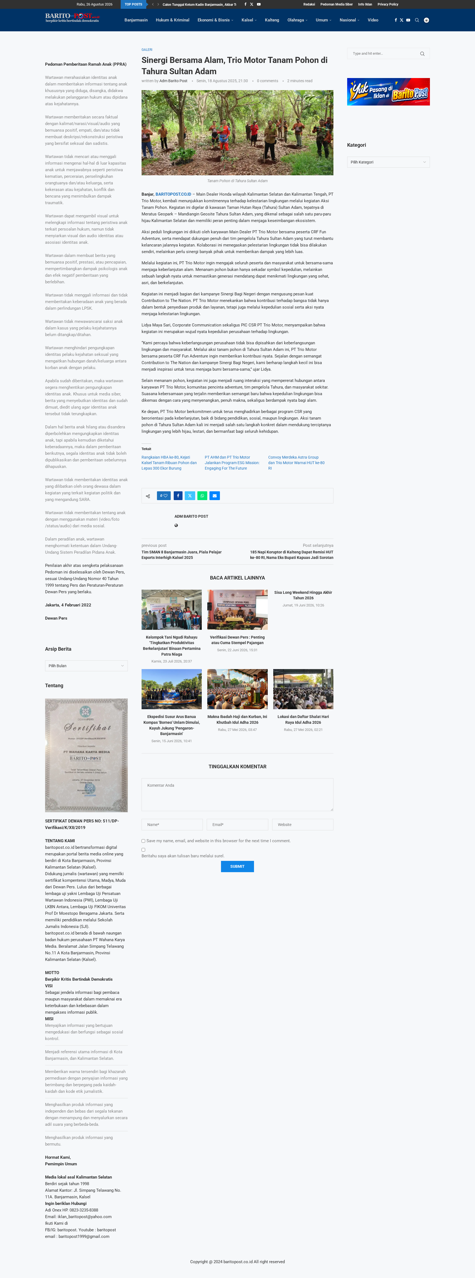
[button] (153, 4)
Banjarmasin (136, 20)
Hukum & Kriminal (172, 20)
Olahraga (296, 20)
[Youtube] (259, 4)
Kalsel (247, 20)
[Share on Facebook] (178, 495)
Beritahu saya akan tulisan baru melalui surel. (183, 855)
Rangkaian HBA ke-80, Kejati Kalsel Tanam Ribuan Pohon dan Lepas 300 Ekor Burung (169, 462)
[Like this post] (165, 495)
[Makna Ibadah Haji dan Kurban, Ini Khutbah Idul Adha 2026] (237, 689)
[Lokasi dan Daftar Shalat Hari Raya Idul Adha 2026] (303, 689)
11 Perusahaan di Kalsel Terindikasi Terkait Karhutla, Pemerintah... (211, 5)
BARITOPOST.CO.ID (173, 194)
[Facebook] (245, 4)
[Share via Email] (214, 495)
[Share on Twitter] (190, 495)
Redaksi (309, 4)
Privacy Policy (388, 4)
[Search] (417, 20)
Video (373, 20)
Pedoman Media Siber (337, 4)
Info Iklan (365, 4)
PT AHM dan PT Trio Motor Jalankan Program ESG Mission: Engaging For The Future (232, 462)
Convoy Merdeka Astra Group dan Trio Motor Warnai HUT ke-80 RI (296, 462)
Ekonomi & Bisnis (214, 20)
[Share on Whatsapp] (202, 495)
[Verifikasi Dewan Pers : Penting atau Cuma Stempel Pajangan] (237, 610)
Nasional (348, 20)
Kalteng (272, 20)
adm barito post (173, 81)
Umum (322, 20)
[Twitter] (251, 4)
